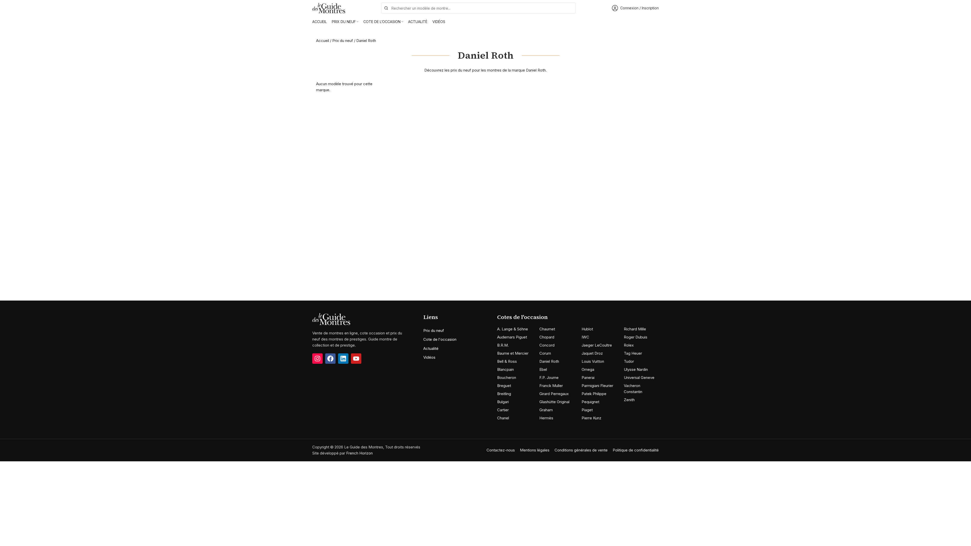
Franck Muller (551, 385)
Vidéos (429, 357)
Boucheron (506, 377)
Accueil (322, 40)
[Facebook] (330, 358)
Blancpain (505, 369)
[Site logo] (328, 7)
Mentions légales (534, 450)
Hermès (546, 418)
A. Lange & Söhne (512, 329)
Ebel (543, 369)
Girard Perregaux (554, 393)
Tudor (629, 361)
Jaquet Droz (592, 353)
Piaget (587, 409)
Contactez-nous (501, 450)
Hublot (587, 329)
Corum (545, 353)
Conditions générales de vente (581, 450)
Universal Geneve (639, 377)
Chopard (546, 337)
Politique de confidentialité (636, 450)
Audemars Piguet (512, 337)
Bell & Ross (507, 361)
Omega (588, 369)
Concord (547, 345)
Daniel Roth (549, 361)
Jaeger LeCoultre (597, 345)
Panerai (588, 377)
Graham (546, 409)
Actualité (430, 348)
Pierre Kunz (591, 418)
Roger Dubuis (635, 337)
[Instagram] (317, 358)
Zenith (629, 399)
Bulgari (503, 401)
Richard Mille (635, 329)
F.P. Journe (549, 377)
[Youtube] (356, 358)
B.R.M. (503, 345)
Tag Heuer (633, 353)
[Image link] (331, 318)
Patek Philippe (594, 393)
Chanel (503, 418)
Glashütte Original (554, 401)
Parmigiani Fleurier (597, 385)
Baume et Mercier (512, 353)
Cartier (503, 409)
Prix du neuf (342, 40)
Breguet (504, 385)
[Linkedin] (343, 358)
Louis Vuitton (593, 361)
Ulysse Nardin (636, 369)
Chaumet (547, 329)
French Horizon (359, 453)
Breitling (504, 393)
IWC (585, 337)
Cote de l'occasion (439, 339)
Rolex (629, 345)
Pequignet (590, 401)
